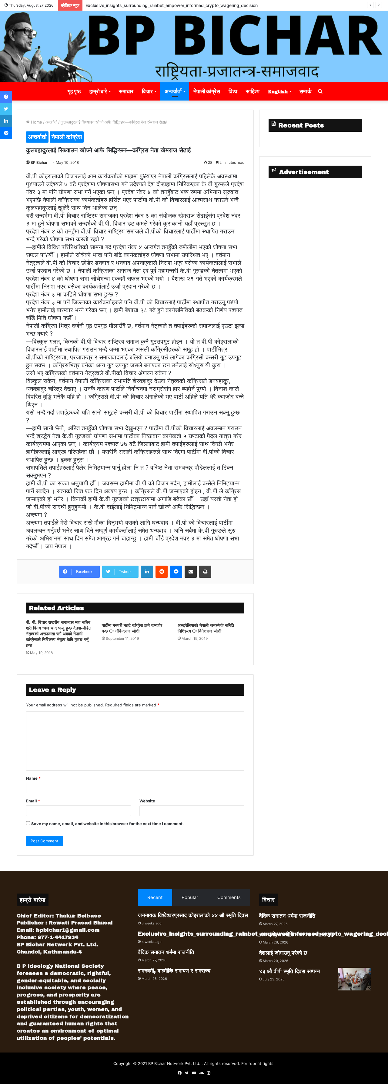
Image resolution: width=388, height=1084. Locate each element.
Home (36, 122)
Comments (229, 897)
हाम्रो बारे (98, 91)
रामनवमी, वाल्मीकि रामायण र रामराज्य (174, 971)
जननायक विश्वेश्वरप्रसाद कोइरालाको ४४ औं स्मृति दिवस (193, 915)
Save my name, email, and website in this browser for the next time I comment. (107, 823)
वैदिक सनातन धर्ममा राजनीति (166, 952)
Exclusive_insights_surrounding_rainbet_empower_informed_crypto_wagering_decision (171, 5)
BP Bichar (39, 162)
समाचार (126, 91)
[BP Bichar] (194, 46)
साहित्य (252, 91)
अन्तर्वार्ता (173, 91)
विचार (147, 91)
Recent (154, 897)
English (278, 91)
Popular (190, 897)
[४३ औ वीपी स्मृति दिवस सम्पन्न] (354, 979)
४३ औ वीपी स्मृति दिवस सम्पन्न (289, 971)
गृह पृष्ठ (74, 91)
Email (33, 800)
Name (33, 778)
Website (147, 800)
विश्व (233, 91)
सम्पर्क (305, 91)
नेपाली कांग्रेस (206, 91)
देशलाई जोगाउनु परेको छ (283, 953)
